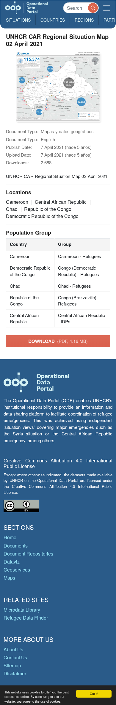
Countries (52, 20)
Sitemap (12, 665)
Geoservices (17, 569)
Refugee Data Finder (26, 617)
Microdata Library (22, 609)
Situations (18, 20)
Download (58, 341)
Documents (16, 545)
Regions (84, 20)
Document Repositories (28, 553)
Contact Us (15, 657)
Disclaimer (15, 673)
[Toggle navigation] (107, 8)
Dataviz (12, 561)
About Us (13, 649)
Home (10, 537)
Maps (9, 577)
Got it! (94, 693)
